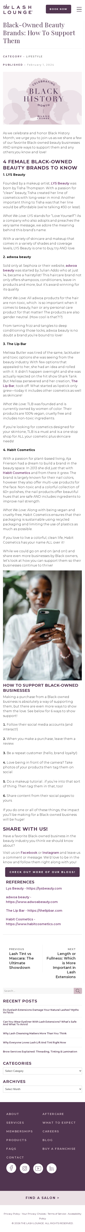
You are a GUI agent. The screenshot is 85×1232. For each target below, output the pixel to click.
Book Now (58, 9)
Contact (15, 1157)
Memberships (19, 1131)
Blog (47, 1140)
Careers (50, 1131)
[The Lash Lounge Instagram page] (25, 1168)
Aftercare (53, 1114)
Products (16, 1140)
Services (15, 1122)
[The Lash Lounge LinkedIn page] (52, 1168)
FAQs (11, 1149)
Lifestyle (34, 56)
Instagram (50, 853)
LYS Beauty (60, 183)
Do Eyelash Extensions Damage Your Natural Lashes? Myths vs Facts (41, 1011)
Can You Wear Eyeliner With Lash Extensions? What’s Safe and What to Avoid (39, 1023)
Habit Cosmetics (16, 473)
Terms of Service (57, 1213)
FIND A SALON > (42, 1198)
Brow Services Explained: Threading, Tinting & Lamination (40, 1051)
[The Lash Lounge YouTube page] (38, 1168)
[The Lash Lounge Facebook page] (11, 1168)
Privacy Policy (12, 1213)
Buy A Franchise (59, 1149)
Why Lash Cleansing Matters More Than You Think (35, 1033)
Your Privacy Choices (34, 1213)
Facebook (29, 853)
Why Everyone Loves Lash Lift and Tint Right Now (34, 1042)
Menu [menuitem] (78, 9)
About (12, 1114)
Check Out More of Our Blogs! (42, 872)
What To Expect (59, 1122)
